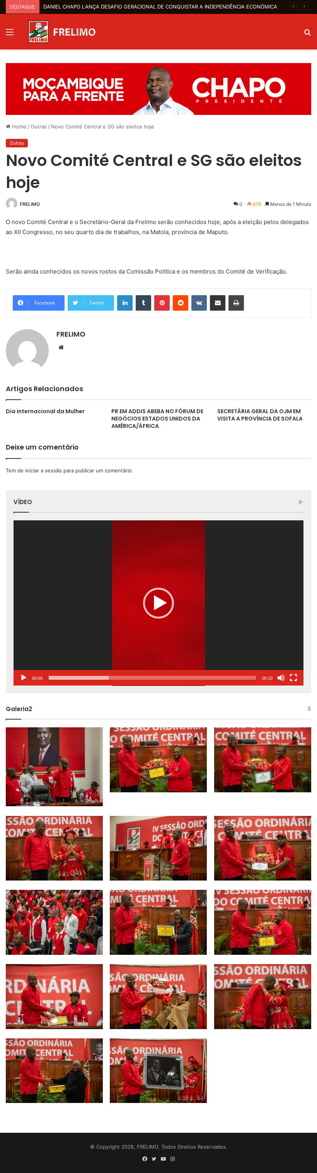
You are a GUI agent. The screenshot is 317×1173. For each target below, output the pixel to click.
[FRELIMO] (62, 31)
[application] (158, 603)
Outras (39, 126)
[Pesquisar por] (307, 34)
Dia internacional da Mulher (45, 411)
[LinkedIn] (125, 303)
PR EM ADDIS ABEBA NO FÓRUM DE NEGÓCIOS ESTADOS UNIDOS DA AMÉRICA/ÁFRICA (157, 418)
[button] (158, 603)
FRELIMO (30, 204)
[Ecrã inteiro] (293, 678)
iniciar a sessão (43, 470)
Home (18, 126)
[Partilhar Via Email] (217, 303)
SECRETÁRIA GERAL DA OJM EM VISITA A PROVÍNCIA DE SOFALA (260, 414)
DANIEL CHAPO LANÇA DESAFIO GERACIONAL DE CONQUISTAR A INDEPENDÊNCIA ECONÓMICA (160, 6)
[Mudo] (281, 678)
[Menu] (10, 34)
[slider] (152, 678)
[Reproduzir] (23, 678)
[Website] (61, 347)
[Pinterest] (162, 303)
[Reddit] (180, 303)
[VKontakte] (199, 303)
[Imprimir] (236, 303)
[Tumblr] (143, 303)
